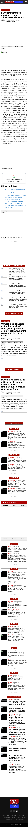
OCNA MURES (7, 817)
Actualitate (5, 505)
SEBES (14, 817)
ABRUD (3, 815)
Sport (22, 538)
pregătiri (4, 238)
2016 (19, 237)
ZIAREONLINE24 (20, 819)
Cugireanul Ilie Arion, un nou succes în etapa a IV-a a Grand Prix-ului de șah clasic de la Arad (15, 191)
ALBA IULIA (13, 815)
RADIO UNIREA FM (10, 819)
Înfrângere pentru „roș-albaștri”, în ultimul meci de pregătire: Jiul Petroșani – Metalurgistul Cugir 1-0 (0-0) (15, 197)
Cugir (23, 237)
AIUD (8, 815)
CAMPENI (24, 815)
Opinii (14, 505)
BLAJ (19, 815)
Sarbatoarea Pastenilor (14, 238)
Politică (22, 505)
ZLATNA (24, 817)
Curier (14, 538)
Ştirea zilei (5, 538)
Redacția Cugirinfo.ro (12, 21)
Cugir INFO (9, 339)
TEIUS (18, 817)
